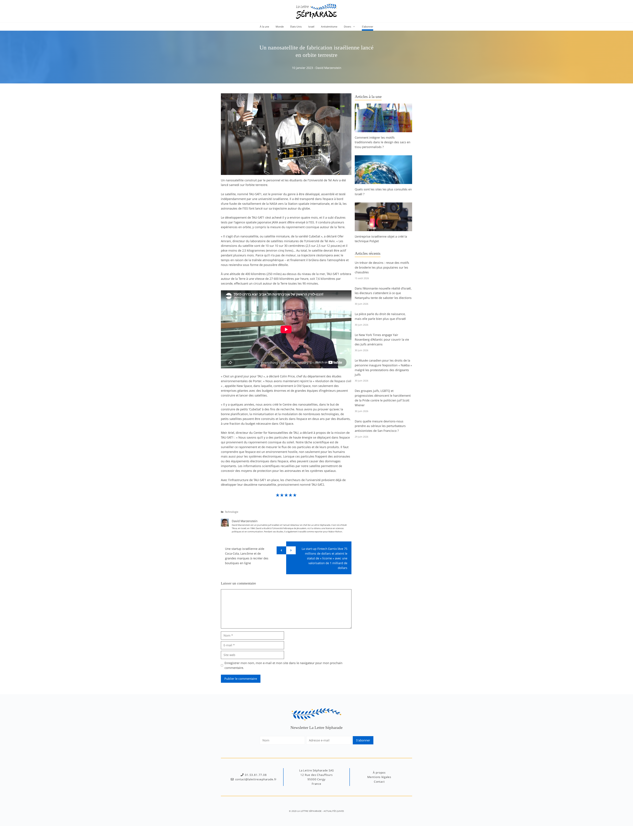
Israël (311, 26)
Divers (347, 26)
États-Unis (296, 26)
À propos (379, 772)
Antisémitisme (329, 26)
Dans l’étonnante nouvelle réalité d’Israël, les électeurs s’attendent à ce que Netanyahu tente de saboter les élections (383, 293)
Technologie (231, 511)
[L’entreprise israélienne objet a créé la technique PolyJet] (383, 229)
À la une (264, 26)
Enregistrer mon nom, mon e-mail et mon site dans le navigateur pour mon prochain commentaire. (283, 665)
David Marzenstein (328, 68)
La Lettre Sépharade (309, 811)
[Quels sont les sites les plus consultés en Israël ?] (383, 182)
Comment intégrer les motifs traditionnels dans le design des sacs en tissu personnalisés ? (382, 142)
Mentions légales (379, 777)
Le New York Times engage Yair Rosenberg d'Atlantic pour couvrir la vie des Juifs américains (382, 339)
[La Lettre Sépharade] (316, 11)
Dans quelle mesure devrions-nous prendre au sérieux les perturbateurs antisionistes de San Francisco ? (380, 426)
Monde (280, 26)
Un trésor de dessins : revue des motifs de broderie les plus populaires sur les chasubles (382, 267)
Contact (379, 781)
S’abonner (367, 26)
